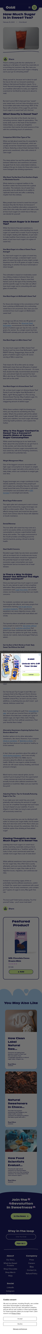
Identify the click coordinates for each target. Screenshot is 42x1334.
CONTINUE (31, 674)
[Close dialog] (40, 654)
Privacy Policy (16, 1313)
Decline (20, 1324)
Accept (20, 1319)
